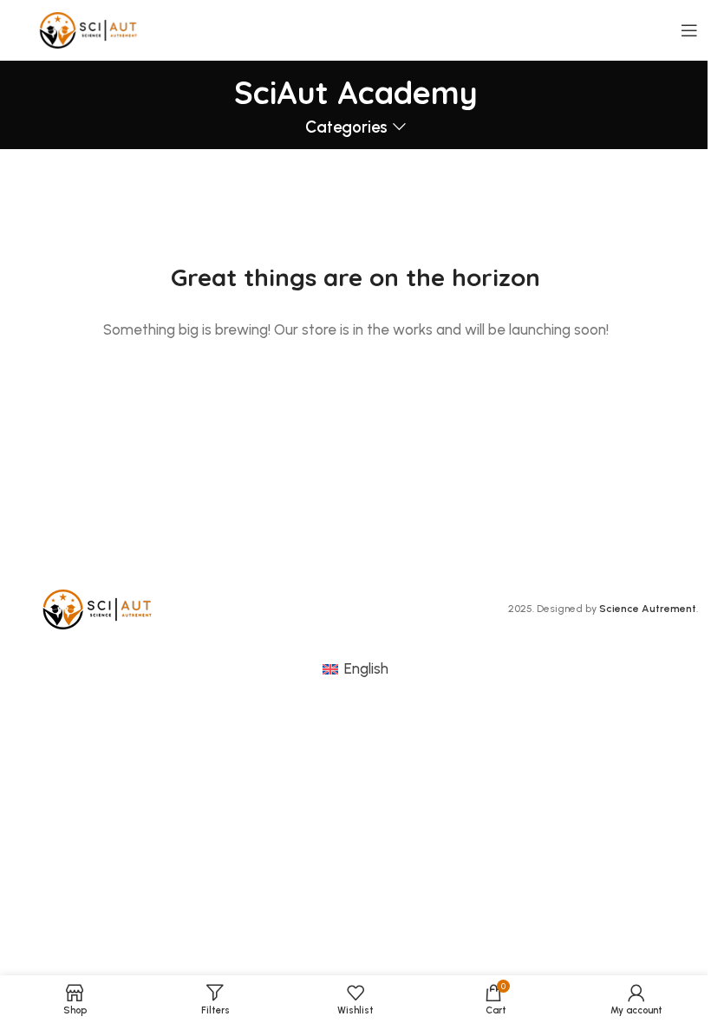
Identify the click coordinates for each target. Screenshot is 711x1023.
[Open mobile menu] (689, 30)
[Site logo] (90, 28)
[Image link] (99, 607)
